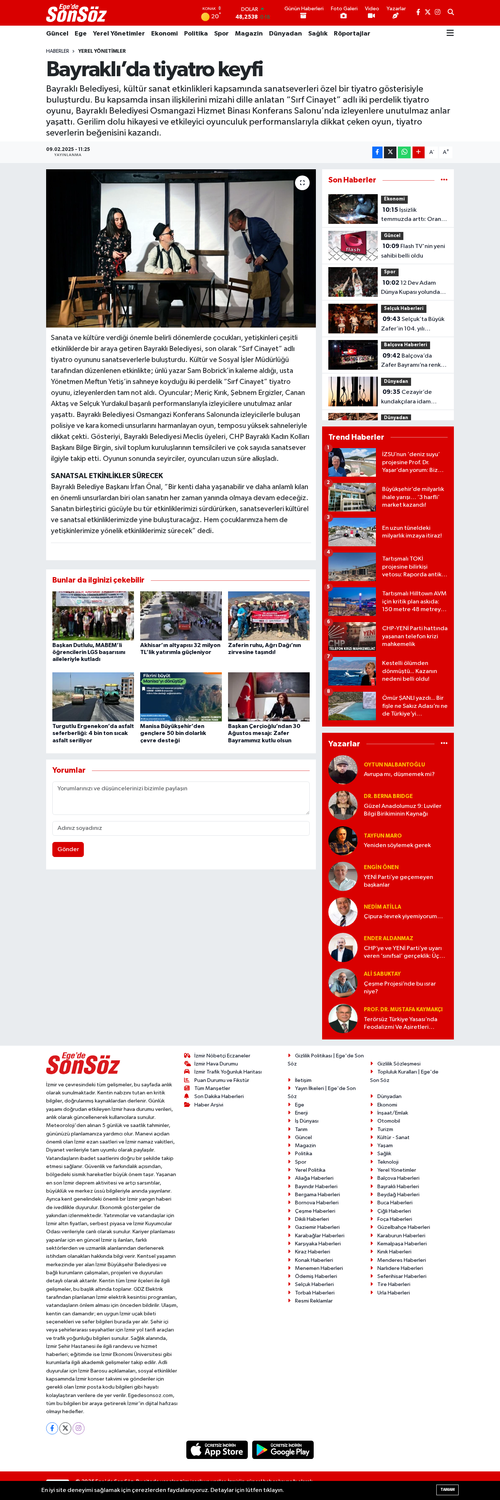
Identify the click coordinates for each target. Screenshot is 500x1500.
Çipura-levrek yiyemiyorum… (403, 916)
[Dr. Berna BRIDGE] (343, 805)
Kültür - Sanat (393, 1137)
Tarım (301, 1129)
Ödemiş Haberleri (316, 1276)
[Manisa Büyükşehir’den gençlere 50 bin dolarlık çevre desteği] (181, 697)
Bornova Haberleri (317, 1202)
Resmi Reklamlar (314, 1301)
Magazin (249, 33)
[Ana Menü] (450, 34)
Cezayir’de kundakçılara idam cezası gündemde (406, 397)
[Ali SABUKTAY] (343, 983)
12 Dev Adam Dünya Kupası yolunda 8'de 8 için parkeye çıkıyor (410, 288)
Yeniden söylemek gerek (397, 845)
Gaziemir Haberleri (317, 1227)
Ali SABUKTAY (382, 974)
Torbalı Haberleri (315, 1293)
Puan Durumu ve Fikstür (221, 1080)
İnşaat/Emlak (392, 1113)
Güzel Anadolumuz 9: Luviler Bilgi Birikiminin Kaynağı (402, 810)
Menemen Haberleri (319, 1268)
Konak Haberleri (314, 1260)
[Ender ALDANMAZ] (343, 947)
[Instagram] (78, 1428)
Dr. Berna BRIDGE (388, 796)
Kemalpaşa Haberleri (402, 1243)
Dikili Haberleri (312, 1219)
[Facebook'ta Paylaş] (377, 153)
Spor (221, 33)
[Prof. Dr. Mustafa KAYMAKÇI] (343, 1018)
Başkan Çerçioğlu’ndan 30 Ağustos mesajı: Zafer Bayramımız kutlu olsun (264, 733)
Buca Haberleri (395, 1202)
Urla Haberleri (393, 1293)
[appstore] (218, 1450)
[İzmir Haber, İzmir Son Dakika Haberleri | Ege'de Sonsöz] (77, 12)
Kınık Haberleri (394, 1252)
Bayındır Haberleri (316, 1186)
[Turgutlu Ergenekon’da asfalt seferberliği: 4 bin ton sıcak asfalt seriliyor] (93, 697)
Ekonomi (164, 33)
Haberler (57, 51)
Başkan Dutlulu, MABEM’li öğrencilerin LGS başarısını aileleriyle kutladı (88, 652)
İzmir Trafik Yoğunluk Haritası (228, 1072)
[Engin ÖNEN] (343, 876)
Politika (196, 33)
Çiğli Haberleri (394, 1211)
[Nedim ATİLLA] (343, 912)
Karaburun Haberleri (401, 1235)
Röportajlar (352, 33)
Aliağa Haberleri (314, 1178)
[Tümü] (444, 180)
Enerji (301, 1113)
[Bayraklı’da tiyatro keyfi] (181, 248)
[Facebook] (52, 1428)
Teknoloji (388, 1162)
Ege (81, 33)
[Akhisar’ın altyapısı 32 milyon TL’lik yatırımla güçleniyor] (181, 616)
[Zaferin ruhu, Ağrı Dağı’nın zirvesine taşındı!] (269, 616)
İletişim (303, 1080)
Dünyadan (285, 33)
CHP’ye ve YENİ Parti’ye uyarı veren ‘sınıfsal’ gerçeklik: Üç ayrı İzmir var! (403, 952)
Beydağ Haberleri (398, 1194)
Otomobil (388, 1121)
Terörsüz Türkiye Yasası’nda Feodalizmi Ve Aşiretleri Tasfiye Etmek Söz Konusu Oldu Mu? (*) (400, 1023)
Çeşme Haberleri (315, 1211)
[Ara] (451, 13)
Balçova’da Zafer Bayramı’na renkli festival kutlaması (412, 361)
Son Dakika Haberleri (219, 1096)
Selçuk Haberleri (403, 308)
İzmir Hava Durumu (216, 1064)
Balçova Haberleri (405, 345)
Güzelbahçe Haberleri (403, 1227)
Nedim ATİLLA (382, 907)
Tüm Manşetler (212, 1088)
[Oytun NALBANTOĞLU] (343, 769)
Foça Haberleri (394, 1219)
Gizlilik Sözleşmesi (399, 1064)
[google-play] (283, 1450)
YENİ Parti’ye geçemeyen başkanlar (398, 881)
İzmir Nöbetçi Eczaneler (222, 1056)
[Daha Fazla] (419, 153)
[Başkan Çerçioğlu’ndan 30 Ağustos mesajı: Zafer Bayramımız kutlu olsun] (269, 697)
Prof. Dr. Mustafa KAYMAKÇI (403, 1009)
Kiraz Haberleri (312, 1252)
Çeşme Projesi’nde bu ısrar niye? (400, 988)
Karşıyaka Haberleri (318, 1243)
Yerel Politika (310, 1170)
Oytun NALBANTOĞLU (394, 765)
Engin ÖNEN (381, 867)
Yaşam (385, 1145)
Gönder (68, 849)
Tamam (447, 1490)
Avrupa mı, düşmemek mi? (399, 774)
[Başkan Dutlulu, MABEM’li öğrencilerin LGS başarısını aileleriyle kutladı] (93, 616)
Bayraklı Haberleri (398, 1186)
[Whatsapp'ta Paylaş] (404, 153)
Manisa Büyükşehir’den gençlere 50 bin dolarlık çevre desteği (173, 733)
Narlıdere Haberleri (400, 1268)
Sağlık (318, 33)
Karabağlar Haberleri (319, 1235)
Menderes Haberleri (401, 1260)
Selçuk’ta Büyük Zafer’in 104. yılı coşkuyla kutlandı (412, 324)
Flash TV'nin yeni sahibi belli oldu (413, 251)
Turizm (385, 1129)
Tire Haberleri (393, 1284)
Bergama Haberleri (317, 1194)
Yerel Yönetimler (119, 33)
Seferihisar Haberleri (401, 1276)
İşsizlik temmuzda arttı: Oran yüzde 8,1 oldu (411, 215)
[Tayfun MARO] (343, 841)
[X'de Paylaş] (390, 153)
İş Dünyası (306, 1121)
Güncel (57, 33)
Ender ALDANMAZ (388, 938)
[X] (65, 1428)
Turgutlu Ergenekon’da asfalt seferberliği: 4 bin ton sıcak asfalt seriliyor (93, 733)
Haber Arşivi (208, 1105)
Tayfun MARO (383, 836)
